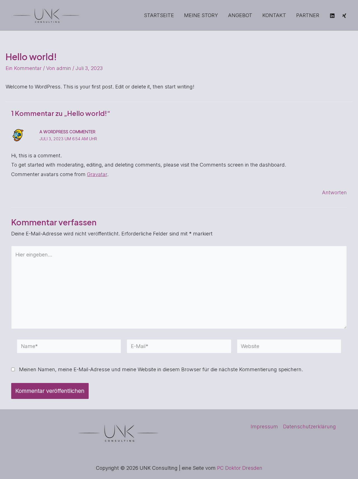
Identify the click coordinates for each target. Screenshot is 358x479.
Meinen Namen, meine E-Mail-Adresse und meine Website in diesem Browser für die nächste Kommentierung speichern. (161, 369)
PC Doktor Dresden (239, 468)
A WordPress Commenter (67, 131)
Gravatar (97, 174)
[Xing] (344, 15)
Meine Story (201, 15)
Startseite (159, 15)
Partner (307, 15)
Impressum (264, 426)
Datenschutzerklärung (309, 426)
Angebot (240, 15)
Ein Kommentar (24, 68)
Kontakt (274, 15)
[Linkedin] (332, 15)
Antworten (334, 192)
